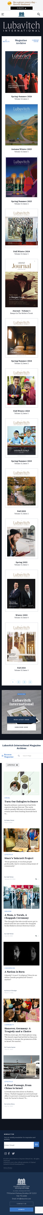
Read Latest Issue (21, 719)
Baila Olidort (10, 820)
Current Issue (35, 41)
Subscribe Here (21, 727)
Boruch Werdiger (11, 990)
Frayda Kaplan (10, 1047)
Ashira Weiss (10, 1104)
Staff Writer (10, 877)
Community (9, 1025)
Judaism (7, 911)
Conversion (9, 968)
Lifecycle (8, 854)
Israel (7, 798)
